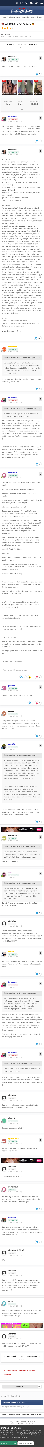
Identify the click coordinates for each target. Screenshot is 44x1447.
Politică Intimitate (21, 1422)
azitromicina (13, 835)
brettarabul (13, 1187)
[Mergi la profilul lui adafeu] (4, 954)
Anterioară (10, 44)
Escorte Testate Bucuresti (22, 36)
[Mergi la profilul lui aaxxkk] (4, 713)
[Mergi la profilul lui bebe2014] (4, 475)
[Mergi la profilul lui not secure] (4, 349)
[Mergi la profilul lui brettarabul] (4, 1189)
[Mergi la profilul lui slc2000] (4, 746)
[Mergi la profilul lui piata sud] (4, 1220)
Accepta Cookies (9, 1443)
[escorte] (22, 829)
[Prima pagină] (3, 44)
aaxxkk (11, 711)
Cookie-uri (29, 1424)
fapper (11, 1301)
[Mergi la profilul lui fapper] (4, 1303)
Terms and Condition (17, 1424)
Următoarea (33, 44)
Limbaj (11, 1422)
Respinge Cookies (25, 1443)
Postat (15, 62)
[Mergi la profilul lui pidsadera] (4, 59)
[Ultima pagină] (41, 44)
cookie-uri (10, 1430)
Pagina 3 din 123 (22, 46)
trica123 (11, 1118)
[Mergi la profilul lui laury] (4, 874)
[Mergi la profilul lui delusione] (4, 119)
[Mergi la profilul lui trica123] (4, 1120)
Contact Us (31, 1422)
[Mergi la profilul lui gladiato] (4, 688)
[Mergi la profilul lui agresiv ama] (4, 1141)
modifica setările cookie (28, 1432)
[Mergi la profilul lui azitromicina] (4, 838)
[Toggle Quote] (5, 358)
